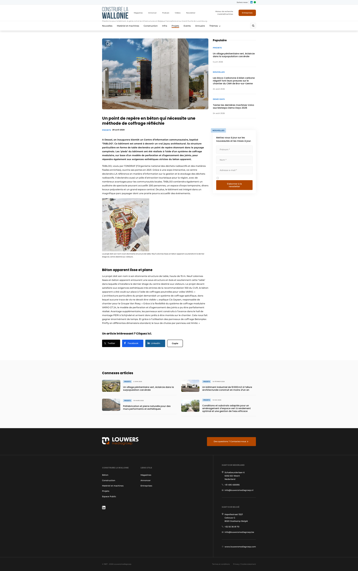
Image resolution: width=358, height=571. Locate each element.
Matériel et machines (128, 25)
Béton (105, 475)
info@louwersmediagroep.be (239, 532)
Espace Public (109, 496)
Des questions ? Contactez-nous (230, 441)
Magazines (138, 13)
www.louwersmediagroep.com (240, 546)
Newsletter (190, 13)
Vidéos (178, 13)
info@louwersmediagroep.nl (239, 490)
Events (187, 25)
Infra (164, 25)
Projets (175, 25)
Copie (175, 343)
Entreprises (247, 13)
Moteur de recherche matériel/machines (224, 12)
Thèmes (213, 25)
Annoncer (152, 13)
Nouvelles (107, 25)
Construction (151, 25)
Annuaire (200, 25)
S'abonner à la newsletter (234, 185)
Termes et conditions (221, 564)
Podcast (165, 13)
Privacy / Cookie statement (244, 564)
